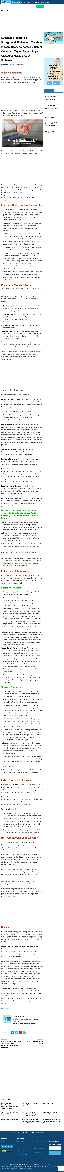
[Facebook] (12, 1032)
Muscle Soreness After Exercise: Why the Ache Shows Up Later (50, 131)
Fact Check (40, 6)
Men (49, 83)
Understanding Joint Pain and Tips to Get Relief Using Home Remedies (51, 1121)
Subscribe (55, 1152)
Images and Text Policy (23, 1146)
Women (56, 83)
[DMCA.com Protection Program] (6, 1151)
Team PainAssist (20, 64)
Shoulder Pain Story (48, 1103)
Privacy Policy (20, 1141)
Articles (7, 10)
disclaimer (17, 1021)
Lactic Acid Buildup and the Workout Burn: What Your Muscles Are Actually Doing (51, 124)
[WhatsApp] (24, 1032)
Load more (53, 136)
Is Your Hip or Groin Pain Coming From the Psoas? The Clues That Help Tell (51, 116)
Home (2, 10)
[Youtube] (11, 1146)
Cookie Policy (38, 1152)
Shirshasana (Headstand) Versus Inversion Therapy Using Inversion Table (29, 1114)
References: (5, 1008)
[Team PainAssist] (8, 1020)
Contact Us (3, 1143)
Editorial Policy (20, 1150)
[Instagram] (5, 1146)
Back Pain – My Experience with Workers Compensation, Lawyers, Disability (30, 1121)
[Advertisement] (22, 23)
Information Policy (21, 1154)
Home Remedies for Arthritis (9, 1119)
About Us (3, 1141)
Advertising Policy (39, 1142)
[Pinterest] (20, 1032)
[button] (62, 2)
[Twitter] (16, 1032)
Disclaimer (48, 1164)
